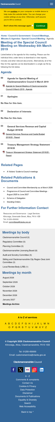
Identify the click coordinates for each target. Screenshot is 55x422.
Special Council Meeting (33, 38)
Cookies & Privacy (27, 386)
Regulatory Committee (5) (14, 241)
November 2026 (10, 290)
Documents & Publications (27, 396)
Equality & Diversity (27, 399)
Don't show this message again (17, 26)
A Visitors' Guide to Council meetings (22, 171)
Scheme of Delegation (16, 198)
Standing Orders (14, 201)
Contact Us (27, 382)
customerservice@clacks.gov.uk (31, 354)
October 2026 (9, 286)
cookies (13, 11)
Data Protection (27, 389)
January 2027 (9, 299)
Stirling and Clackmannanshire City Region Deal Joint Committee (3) (26, 261)
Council (28, 361)
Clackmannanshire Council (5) (16, 237)
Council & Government (19, 35)
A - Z (27, 376)
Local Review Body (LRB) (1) (15, 266)
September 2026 (10, 282)
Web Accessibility (27, 406)
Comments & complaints (27, 379)
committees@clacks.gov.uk (20, 222)
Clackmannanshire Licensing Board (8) (20, 250)
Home (4, 35)
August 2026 (8, 277)
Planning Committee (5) (13, 246)
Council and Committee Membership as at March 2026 (30, 187)
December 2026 (10, 295)
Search (27, 402)
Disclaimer (27, 392)
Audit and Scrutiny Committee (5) (17, 254)
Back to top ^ (27, 411)
